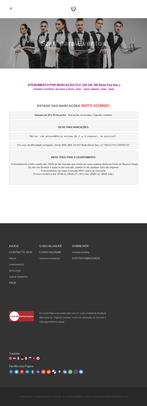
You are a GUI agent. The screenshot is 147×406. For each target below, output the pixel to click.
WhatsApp (70, 372)
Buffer (59, 372)
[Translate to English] (10, 358)
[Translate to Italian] (26, 358)
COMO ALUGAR (50, 252)
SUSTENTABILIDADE (86, 258)
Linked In (27, 372)
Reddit (43, 372)
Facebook (11, 372)
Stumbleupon (49, 372)
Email (81, 372)
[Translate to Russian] (30, 358)
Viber (76, 372)
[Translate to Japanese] (38, 358)
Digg (38, 372)
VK (65, 372)
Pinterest (22, 372)
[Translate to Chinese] (34, 358)
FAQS (12, 282)
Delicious (54, 372)
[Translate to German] (22, 358)
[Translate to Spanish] (14, 358)
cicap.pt (61, 322)
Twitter (16, 372)
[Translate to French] (18, 358)
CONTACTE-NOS (20, 252)
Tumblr (32, 372)
